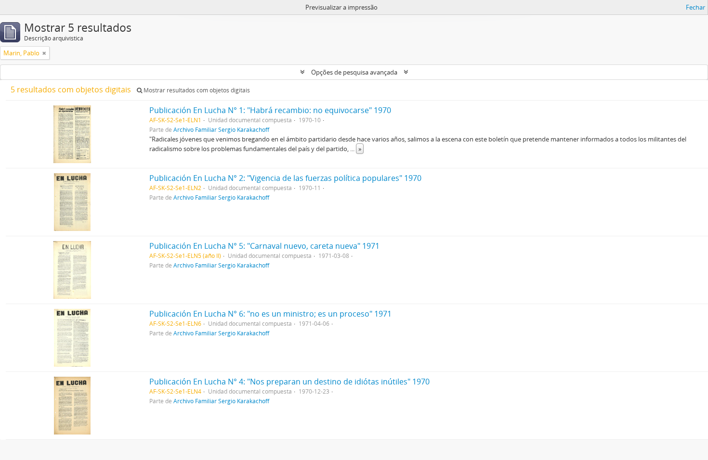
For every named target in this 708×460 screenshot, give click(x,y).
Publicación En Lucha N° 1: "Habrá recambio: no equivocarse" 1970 (270, 110)
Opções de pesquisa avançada (354, 72)
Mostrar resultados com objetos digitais (196, 90)
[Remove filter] (44, 53)
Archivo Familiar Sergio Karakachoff (221, 129)
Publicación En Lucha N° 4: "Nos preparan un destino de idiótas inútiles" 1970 (289, 381)
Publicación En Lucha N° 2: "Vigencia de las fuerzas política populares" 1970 (285, 178)
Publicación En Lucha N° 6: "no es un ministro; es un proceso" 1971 (270, 313)
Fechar (695, 7)
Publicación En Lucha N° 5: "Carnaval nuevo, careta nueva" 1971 (264, 246)
